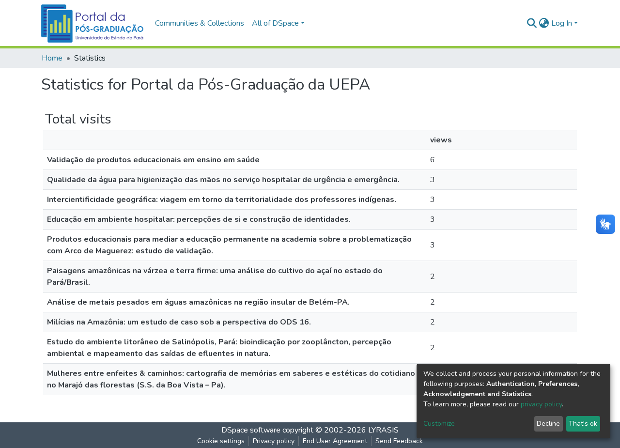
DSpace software (250, 430)
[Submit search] (532, 23)
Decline (548, 423)
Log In (561, 23)
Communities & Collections (199, 23)
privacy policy (541, 404)
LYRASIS (383, 430)
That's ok (583, 423)
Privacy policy (273, 441)
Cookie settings (221, 441)
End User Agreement (335, 441)
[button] (544, 23)
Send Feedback (399, 441)
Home (52, 58)
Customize (439, 423)
